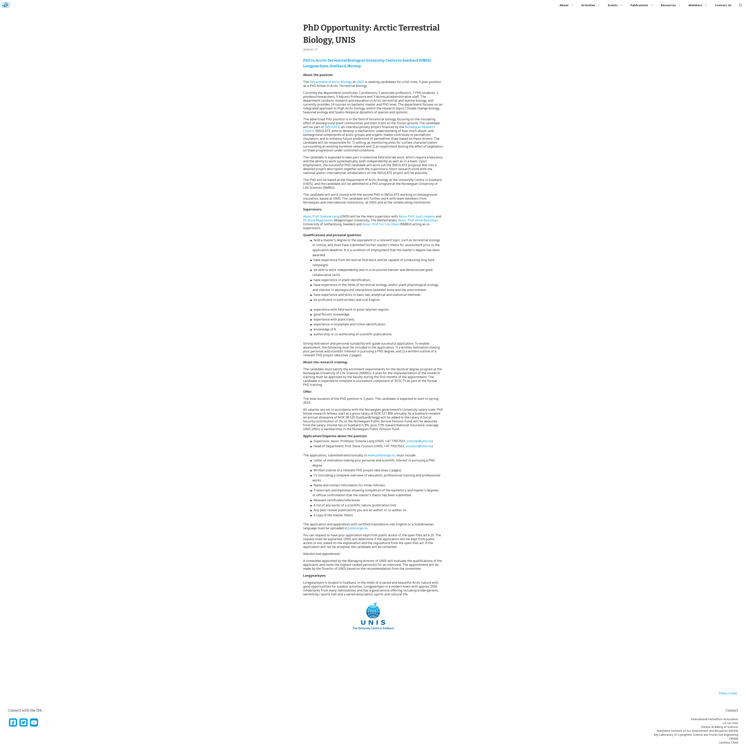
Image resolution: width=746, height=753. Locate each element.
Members (695, 5)
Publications (639, 5)
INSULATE (332, 127)
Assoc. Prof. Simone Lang (321, 216)
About (564, 5)
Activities (588, 5)
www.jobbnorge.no (381, 455)
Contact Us (723, 5)
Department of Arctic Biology (331, 82)
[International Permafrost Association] (6, 5)
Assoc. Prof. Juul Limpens (417, 216)
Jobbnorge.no (358, 528)
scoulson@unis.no (419, 446)
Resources (668, 5)
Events (613, 5)
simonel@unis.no (419, 441)
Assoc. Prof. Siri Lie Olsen (380, 224)
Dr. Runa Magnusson (318, 220)
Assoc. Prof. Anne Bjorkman (418, 220)
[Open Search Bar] (740, 5)
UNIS (360, 82)
